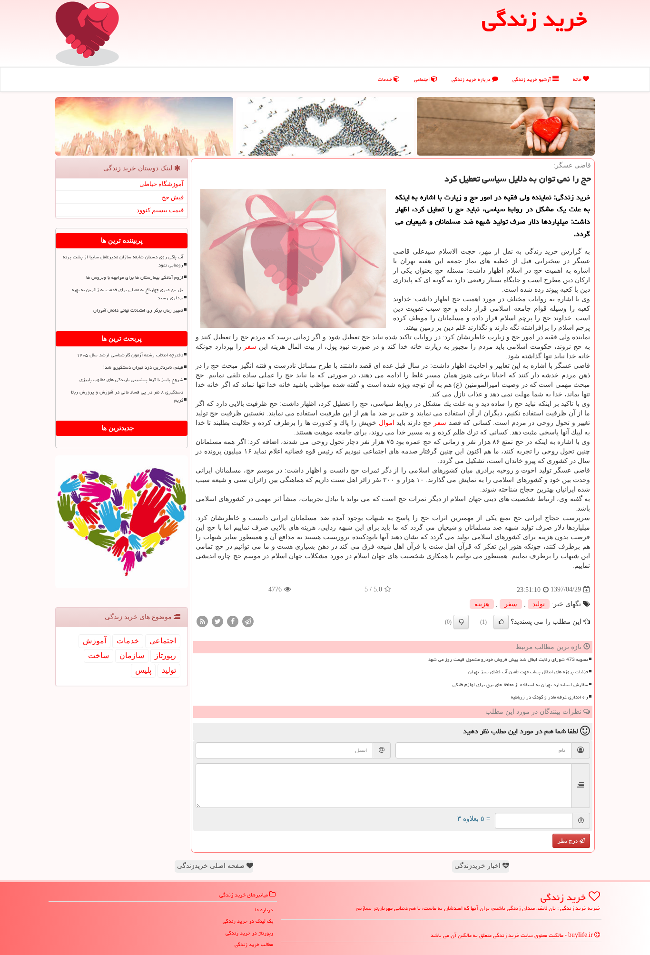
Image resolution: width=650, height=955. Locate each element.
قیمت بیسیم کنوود (160, 210)
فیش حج (173, 197)
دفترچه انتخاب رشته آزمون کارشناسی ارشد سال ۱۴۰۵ (130, 355)
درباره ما (264, 910)
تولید (538, 604)
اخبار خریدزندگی (478, 865)
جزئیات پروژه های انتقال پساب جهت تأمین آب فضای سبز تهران (528, 672)
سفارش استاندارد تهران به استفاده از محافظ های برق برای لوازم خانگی (520, 684)
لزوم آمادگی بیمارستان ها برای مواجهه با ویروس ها (134, 277)
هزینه (481, 604)
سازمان (131, 655)
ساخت (98, 655)
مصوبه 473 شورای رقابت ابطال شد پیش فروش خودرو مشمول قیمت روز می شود (508, 659)
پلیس (143, 670)
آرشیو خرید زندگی (532, 79)
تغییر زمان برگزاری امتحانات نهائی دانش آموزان (138, 310)
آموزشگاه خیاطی (161, 183)
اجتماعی (422, 79)
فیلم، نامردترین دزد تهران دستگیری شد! (143, 367)
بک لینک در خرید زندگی (248, 921)
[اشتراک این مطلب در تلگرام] (248, 620)
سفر (250, 346)
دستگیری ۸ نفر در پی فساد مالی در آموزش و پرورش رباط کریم (127, 396)
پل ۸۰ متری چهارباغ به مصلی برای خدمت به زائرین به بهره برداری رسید (127, 294)
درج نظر (568, 840)
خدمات (386, 79)
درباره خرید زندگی (472, 79)
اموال (386, 422)
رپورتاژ (165, 655)
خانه (578, 79)
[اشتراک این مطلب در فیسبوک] (232, 620)
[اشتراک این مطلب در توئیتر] (217, 620)
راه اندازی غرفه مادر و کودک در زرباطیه (549, 697)
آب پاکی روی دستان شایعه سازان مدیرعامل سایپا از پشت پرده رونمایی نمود (123, 261)
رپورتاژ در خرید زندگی (249, 933)
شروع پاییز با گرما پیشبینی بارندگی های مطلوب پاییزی (131, 379)
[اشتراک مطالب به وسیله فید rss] (202, 620)
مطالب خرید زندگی (254, 944)
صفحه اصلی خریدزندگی (211, 865)
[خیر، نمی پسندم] (461, 622)
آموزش (94, 641)
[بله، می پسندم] (501, 622)
